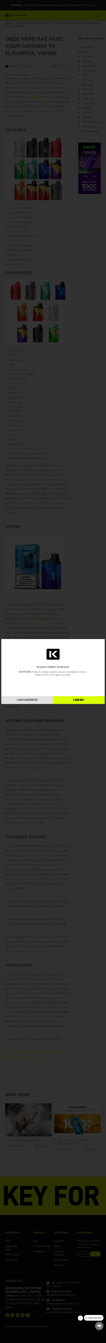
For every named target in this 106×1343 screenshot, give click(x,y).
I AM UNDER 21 (27, 700)
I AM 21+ (78, 700)
